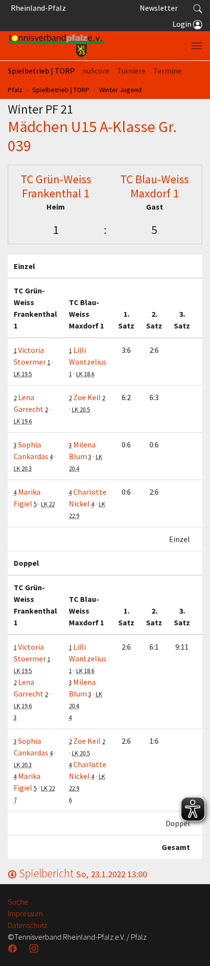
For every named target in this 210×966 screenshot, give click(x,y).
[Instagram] (35, 948)
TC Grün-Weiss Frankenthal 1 (56, 186)
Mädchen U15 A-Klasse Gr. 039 (92, 136)
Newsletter (159, 8)
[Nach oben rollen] (190, 946)
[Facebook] (14, 948)
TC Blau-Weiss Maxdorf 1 (154, 186)
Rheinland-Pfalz (37, 8)
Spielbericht (82, 873)
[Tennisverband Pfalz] (56, 45)
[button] (198, 8)
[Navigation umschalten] (196, 46)
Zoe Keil (87, 397)
